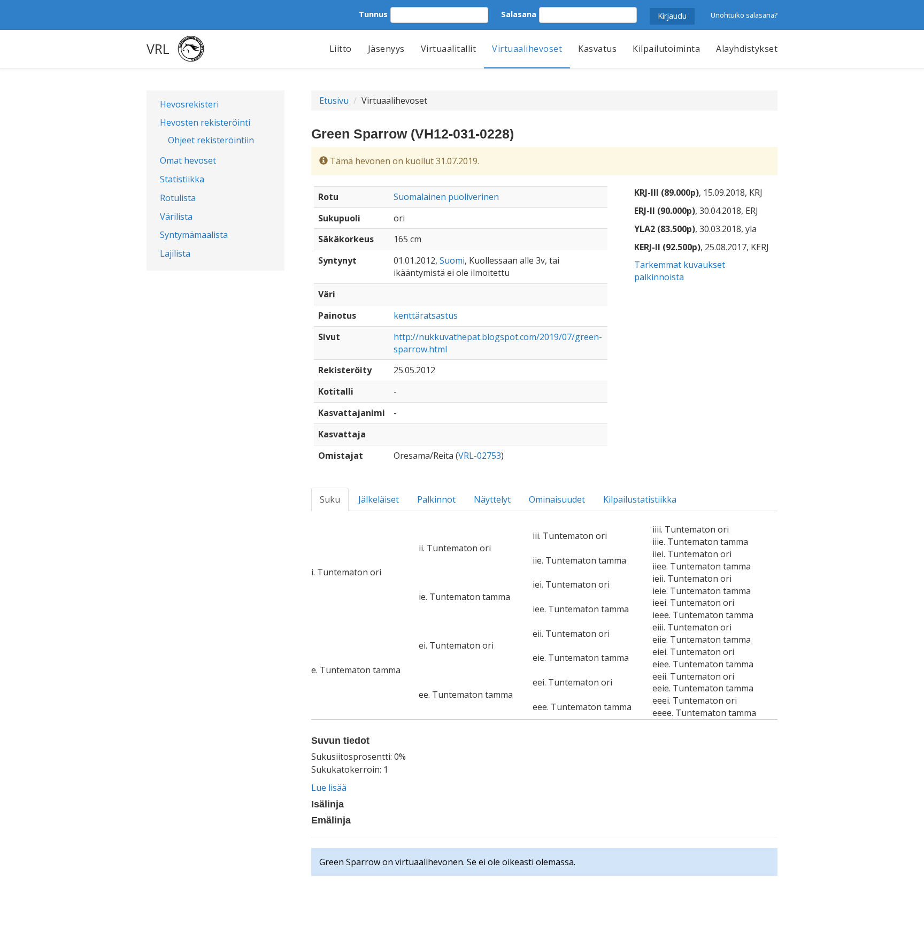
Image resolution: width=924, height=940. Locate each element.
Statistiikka (182, 179)
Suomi (452, 260)
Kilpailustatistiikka (639, 499)
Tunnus (373, 14)
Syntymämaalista (194, 235)
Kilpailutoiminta (666, 49)
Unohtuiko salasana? (744, 15)
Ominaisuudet (557, 499)
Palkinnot (436, 499)
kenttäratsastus (426, 315)
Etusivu (334, 100)
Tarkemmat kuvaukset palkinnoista (679, 271)
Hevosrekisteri (189, 104)
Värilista (176, 216)
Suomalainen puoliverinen (446, 197)
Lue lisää (328, 787)
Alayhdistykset (746, 49)
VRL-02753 (479, 455)
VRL (158, 49)
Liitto (340, 49)
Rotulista (178, 198)
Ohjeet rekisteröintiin (211, 140)
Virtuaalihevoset (527, 49)
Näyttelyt (492, 499)
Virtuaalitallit (448, 49)
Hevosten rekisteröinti (205, 122)
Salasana (518, 14)
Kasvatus (597, 49)
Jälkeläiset (378, 499)
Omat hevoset (188, 160)
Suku (330, 499)
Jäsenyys (386, 49)
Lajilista (175, 253)
